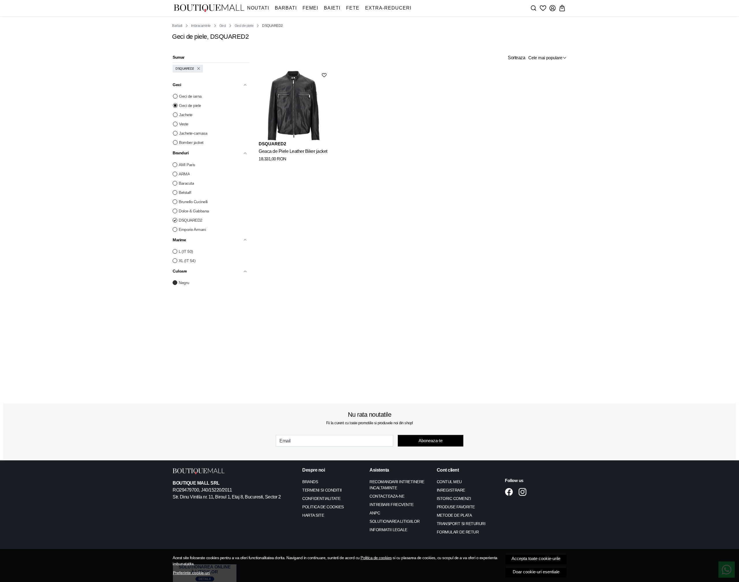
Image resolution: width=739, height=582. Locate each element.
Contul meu (449, 481)
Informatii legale (388, 529)
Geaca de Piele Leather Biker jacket (293, 151)
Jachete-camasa (193, 133)
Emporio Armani (192, 229)
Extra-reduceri (388, 7)
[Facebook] (510, 492)
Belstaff (185, 192)
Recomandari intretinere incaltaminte (397, 484)
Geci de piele (244, 26)
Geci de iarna (190, 96)
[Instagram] (524, 492)
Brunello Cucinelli (193, 201)
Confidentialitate (321, 498)
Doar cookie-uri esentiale (536, 572)
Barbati (286, 7)
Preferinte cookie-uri (191, 572)
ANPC (375, 513)
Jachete (186, 114)
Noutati (258, 7)
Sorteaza (516, 57)
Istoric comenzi (454, 498)
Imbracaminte (201, 26)
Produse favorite (456, 507)
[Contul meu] (552, 8)
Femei (310, 7)
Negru (184, 282)
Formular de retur (458, 532)
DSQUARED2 (185, 68)
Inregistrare (451, 490)
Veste (184, 124)
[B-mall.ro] (209, 8)
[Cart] (562, 8)
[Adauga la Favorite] (324, 75)
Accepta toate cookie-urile (536, 558)
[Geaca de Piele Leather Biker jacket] (294, 105)
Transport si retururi (461, 523)
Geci (222, 26)
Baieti (332, 7)
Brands (310, 481)
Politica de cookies (376, 557)
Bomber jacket (191, 142)
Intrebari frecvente (392, 504)
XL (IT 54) (187, 260)
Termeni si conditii (322, 490)
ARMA (184, 174)
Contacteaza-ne (387, 496)
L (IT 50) (186, 251)
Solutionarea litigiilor (395, 521)
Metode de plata (454, 515)
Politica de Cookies (323, 507)
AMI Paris (187, 164)
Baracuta (186, 183)
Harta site (313, 515)
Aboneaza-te (431, 440)
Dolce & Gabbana (194, 211)
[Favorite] (543, 8)
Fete (352, 7)
